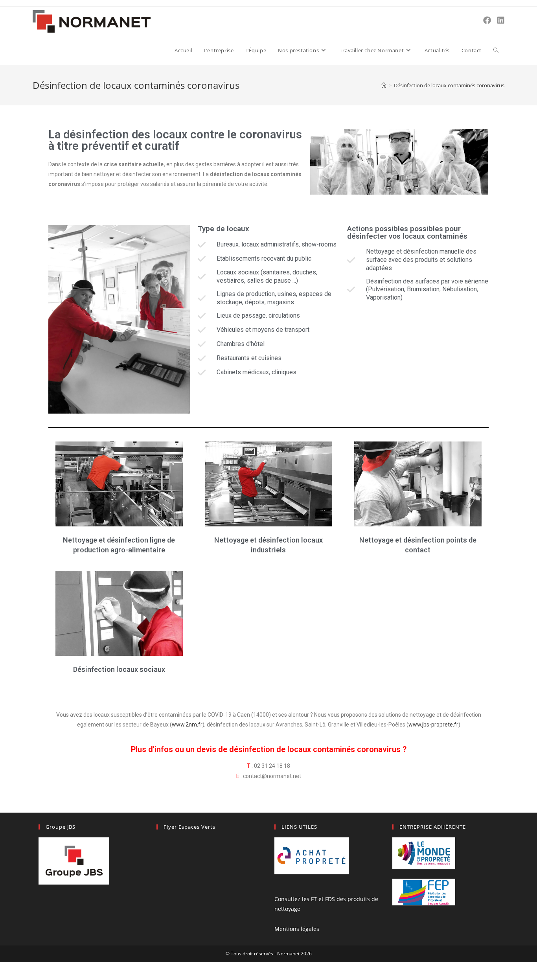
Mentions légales (296, 929)
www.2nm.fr (187, 724)
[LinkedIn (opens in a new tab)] (501, 20)
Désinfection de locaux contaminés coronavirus (449, 85)
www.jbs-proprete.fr (433, 724)
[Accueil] (383, 85)
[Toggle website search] (495, 50)
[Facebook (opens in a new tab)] (487, 20)
